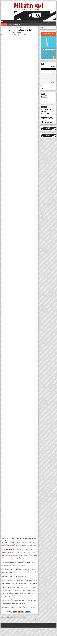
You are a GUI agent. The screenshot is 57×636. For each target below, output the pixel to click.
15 (53, 77)
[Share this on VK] (23, 612)
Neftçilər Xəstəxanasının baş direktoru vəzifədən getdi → (25, 619)
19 (46, 79)
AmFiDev (29, 626)
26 (46, 82)
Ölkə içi (19, 27)
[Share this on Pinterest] (19, 612)
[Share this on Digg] (26, 612)
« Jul (42, 88)
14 (51, 77)
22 (53, 79)
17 (41, 79)
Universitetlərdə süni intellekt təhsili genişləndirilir (16, 24)
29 (53, 82)
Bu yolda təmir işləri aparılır (19, 30)
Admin (15, 32)
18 (44, 79)
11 (44, 77)
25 (44, 82)
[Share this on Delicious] (30, 612)
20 (49, 79)
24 (41, 82)
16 (56, 77)
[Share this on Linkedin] (28, 612)
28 (51, 82)
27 (48, 82)
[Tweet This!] (11, 612)
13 (48, 77)
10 (41, 77)
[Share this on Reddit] (21, 612)
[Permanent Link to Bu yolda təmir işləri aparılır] (19, 285)
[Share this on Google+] (16, 612)
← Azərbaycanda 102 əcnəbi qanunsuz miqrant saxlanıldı (13, 617)
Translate (53, 23)
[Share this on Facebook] (14, 612)
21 (51, 79)
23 (56, 79)
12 (46, 77)
